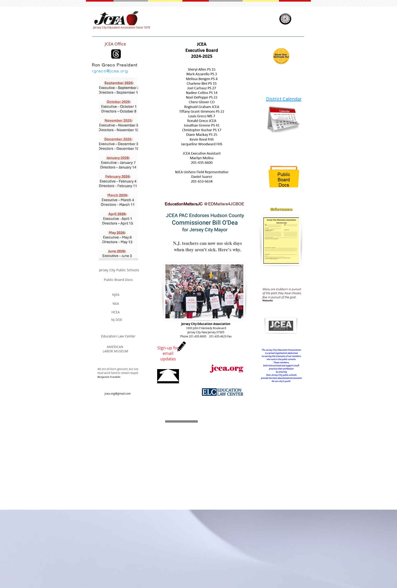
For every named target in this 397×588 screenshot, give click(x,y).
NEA (116, 303)
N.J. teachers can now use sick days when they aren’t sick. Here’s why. (207, 246)
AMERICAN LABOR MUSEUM (115, 349)
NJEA (115, 294)
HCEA (115, 312)
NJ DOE (116, 319)
